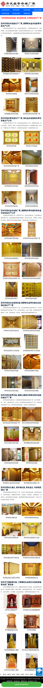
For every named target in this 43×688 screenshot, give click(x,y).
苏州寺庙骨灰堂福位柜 (11, 537)
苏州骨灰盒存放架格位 (11, 258)
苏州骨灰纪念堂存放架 (11, 390)
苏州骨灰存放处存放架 (11, 370)
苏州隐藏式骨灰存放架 (11, 114)
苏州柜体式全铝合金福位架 (31, 557)
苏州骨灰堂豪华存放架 (32, 370)
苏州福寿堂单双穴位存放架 (31, 350)
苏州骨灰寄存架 (11, 146)
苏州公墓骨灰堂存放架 (11, 443)
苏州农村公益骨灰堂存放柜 (11, 483)
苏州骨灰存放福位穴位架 (31, 537)
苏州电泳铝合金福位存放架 (11, 577)
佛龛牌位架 (27, 13)
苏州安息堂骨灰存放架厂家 (31, 114)
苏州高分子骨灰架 (31, 146)
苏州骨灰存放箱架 (11, 94)
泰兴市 (25, 674)
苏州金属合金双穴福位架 (11, 557)
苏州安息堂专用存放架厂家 (11, 423)
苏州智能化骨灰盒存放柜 (31, 443)
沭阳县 (3, 674)
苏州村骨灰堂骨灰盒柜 (32, 258)
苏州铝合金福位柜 (11, 517)
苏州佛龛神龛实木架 (11, 630)
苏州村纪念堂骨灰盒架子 (11, 330)
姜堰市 (21, 674)
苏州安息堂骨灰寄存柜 (11, 463)
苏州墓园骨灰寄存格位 (11, 186)
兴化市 (34, 674)
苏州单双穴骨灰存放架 (32, 73)
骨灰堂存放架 (16, 13)
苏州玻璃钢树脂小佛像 (11, 650)
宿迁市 (16, 674)
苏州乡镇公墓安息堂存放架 (31, 330)
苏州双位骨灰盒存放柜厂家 (11, 278)
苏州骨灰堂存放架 (31, 463)
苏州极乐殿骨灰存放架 (11, 53)
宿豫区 (7, 674)
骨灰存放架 (27, 10)
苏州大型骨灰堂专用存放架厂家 (32, 423)
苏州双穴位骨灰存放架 (32, 53)
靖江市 (30, 674)
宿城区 (12, 674)
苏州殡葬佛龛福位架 (31, 577)
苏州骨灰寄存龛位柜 (11, 206)
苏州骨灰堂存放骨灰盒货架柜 (31, 278)
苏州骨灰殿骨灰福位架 (32, 517)
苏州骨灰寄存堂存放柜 (32, 390)
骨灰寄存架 (16, 10)
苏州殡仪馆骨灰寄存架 (32, 186)
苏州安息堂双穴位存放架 (11, 350)
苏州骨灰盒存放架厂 (31, 298)
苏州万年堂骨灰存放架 (32, 94)
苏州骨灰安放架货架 (31, 206)
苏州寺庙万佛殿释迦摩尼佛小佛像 (32, 650)
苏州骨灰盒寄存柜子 (11, 298)
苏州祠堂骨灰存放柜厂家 (31, 483)
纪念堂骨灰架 (5, 10)
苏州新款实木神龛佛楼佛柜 (31, 610)
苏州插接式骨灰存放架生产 (11, 73)
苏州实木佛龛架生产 (11, 610)
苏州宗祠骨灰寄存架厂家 (11, 166)
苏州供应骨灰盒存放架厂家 (31, 238)
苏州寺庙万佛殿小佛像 (11, 670)
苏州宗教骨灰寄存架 (31, 166)
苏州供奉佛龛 (31, 630)
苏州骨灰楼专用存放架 (11, 238)
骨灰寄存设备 (5, 13)
